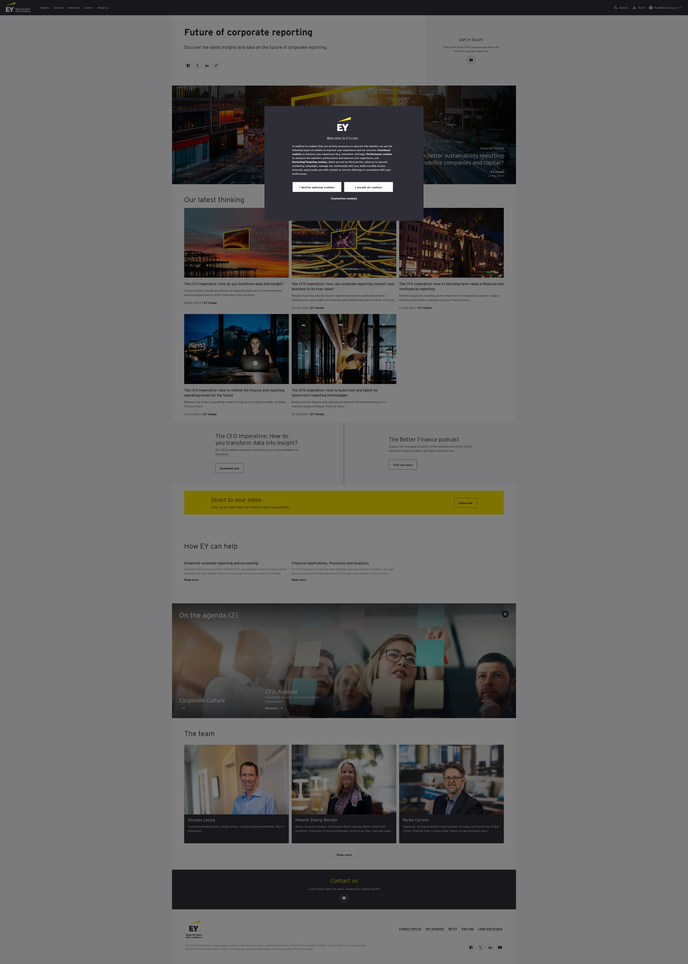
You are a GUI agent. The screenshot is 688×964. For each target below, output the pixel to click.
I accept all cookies (368, 187)
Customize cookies (344, 198)
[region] (344, 163)
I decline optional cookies (317, 187)
